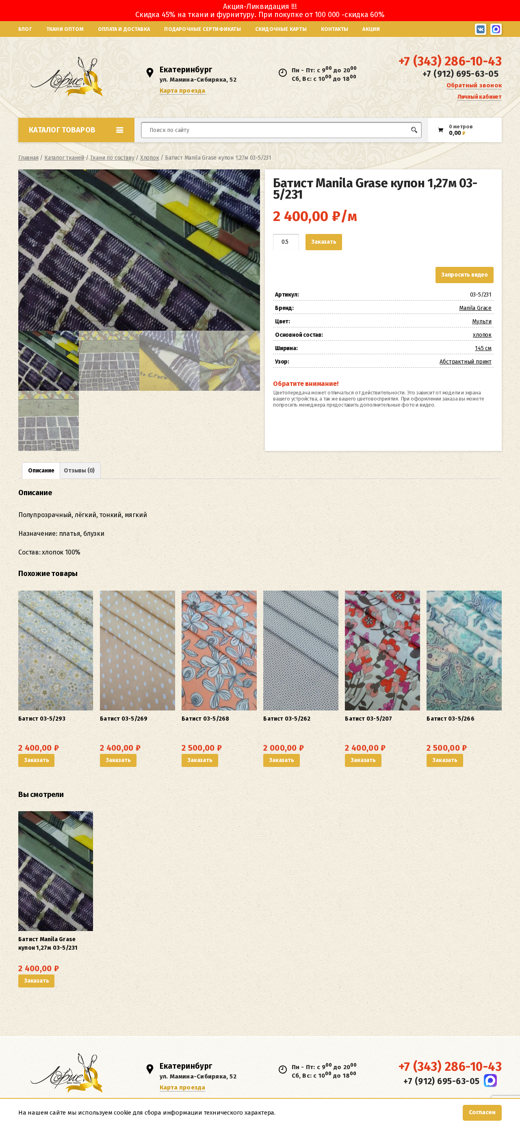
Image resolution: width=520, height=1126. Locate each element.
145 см (483, 348)
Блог (25, 29)
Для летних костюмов (180, 149)
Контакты (335, 29)
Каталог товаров (62, 130)
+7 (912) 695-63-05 (460, 74)
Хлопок (149, 157)
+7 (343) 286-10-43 (450, 61)
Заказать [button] (36, 760)
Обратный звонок (474, 85)
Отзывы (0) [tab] (79, 470)
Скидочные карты (281, 29)
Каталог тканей (64, 157)
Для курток (273, 145)
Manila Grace (475, 308)
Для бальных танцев (396, 145)
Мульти (482, 321)
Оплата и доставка (124, 29)
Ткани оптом (65, 29)
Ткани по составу (112, 157)
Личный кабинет (479, 96)
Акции (371, 29)
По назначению (80, 147)
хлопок (482, 334)
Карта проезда (183, 90)
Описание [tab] (41, 470)
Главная (28, 157)
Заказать (323, 241)
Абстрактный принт (466, 361)
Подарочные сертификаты (202, 29)
